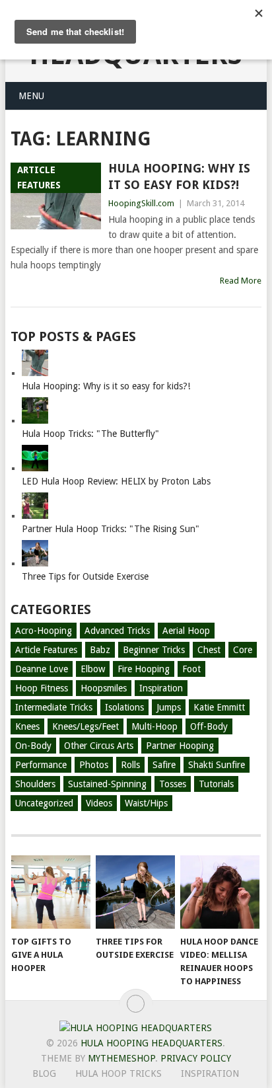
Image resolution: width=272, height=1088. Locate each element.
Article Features (46, 649)
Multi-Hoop (154, 726)
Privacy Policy (195, 1058)
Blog (44, 1073)
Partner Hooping (180, 745)
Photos (93, 764)
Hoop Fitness (41, 688)
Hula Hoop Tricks (118, 1073)
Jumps (168, 707)
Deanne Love (41, 669)
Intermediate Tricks (53, 707)
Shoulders (35, 784)
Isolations (124, 707)
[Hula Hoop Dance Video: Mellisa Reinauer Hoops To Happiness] (219, 892)
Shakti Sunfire (216, 764)
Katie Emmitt (219, 707)
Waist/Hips (146, 803)
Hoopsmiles (104, 688)
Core (242, 649)
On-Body (33, 745)
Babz (100, 649)
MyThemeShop (121, 1058)
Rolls (130, 764)
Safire (164, 764)
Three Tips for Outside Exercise (85, 576)
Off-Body (209, 726)
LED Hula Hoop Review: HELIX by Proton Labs (116, 481)
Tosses (172, 784)
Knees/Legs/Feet (85, 726)
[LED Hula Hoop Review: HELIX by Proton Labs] (35, 468)
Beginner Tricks (154, 649)
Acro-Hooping (43, 630)
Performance (41, 764)
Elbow (93, 669)
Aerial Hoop (186, 630)
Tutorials (216, 784)
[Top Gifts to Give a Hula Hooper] (50, 892)
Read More (240, 281)
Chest (209, 649)
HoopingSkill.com (141, 203)
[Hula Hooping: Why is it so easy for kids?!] (35, 373)
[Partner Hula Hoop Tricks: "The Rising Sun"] (35, 515)
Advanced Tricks (117, 630)
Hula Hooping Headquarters (151, 1043)
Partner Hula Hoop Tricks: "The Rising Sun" (110, 529)
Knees (27, 726)
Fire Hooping (144, 669)
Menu (31, 96)
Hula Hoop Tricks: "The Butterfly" (90, 433)
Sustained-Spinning (107, 784)
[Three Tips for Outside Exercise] (35, 563)
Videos (99, 803)
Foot (191, 669)
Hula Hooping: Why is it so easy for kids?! (179, 176)
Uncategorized (44, 803)
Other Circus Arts (98, 745)
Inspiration (161, 688)
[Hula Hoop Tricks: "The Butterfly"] (35, 420)
